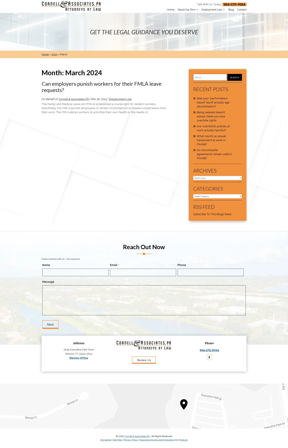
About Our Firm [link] (186, 9)
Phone (182, 265)
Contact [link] (241, 9)
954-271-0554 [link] (234, 4)
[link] (72, 6)
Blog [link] (231, 9)
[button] (209, 357)
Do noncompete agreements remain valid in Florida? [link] (214, 154)
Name (46, 265)
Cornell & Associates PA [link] (74, 99)
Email (114, 265)
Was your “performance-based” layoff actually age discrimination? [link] (213, 102)
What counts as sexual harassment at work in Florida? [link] (211, 140)
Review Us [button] (144, 360)
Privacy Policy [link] (131, 440)
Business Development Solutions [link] (157, 440)
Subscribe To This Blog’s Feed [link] (212, 214)
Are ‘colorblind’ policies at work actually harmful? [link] (213, 128)
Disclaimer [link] (105, 440)
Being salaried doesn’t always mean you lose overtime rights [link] (211, 116)
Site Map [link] (117, 440)
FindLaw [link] (183, 440)
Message (48, 281)
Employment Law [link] (211, 9)
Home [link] (170, 9)
